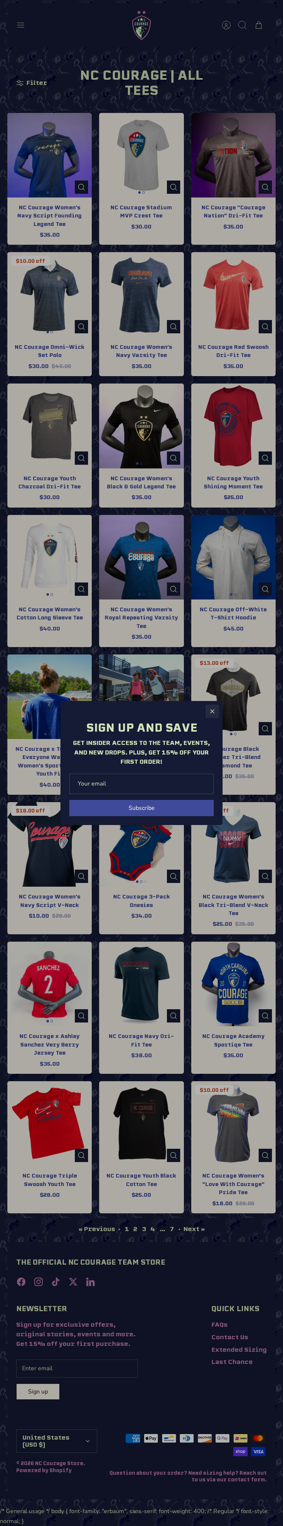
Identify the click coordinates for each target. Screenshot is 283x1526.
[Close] (212, 711)
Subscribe (142, 808)
